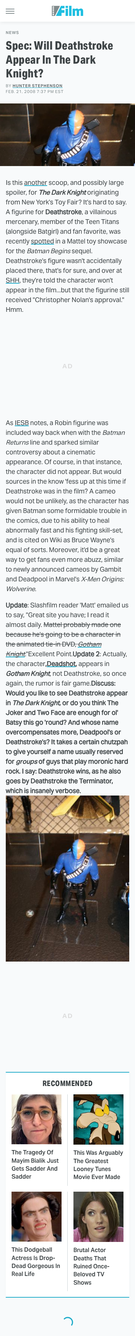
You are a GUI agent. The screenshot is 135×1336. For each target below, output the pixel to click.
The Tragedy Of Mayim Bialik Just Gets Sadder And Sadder (35, 1164)
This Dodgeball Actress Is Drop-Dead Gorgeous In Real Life (36, 1262)
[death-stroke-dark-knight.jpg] (67, 959)
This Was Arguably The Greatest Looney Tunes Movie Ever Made (98, 1165)
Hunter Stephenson (38, 85)
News (12, 32)
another (35, 182)
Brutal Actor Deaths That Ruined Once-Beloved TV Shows (91, 1266)
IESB (22, 423)
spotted (42, 241)
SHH (12, 280)
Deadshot (61, 663)
